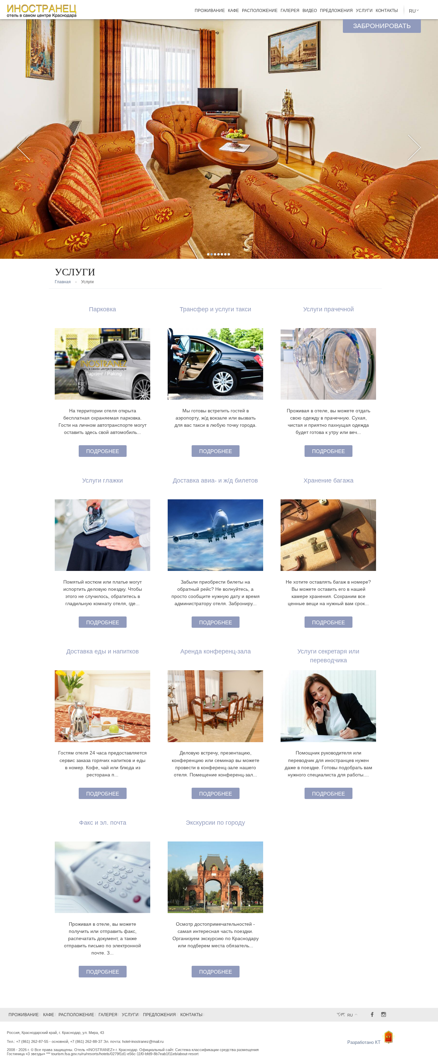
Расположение (260, 11)
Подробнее (102, 451)
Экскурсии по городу (215, 822)
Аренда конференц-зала (215, 651)
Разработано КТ (364, 1042)
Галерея (290, 11)
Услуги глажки (102, 480)
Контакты (387, 11)
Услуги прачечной (328, 309)
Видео (309, 11)
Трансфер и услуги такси (215, 309)
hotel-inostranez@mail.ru (143, 1041)
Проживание (210, 11)
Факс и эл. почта (102, 822)
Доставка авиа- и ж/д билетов (215, 480)
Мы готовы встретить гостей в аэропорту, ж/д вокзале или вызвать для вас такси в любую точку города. (216, 418)
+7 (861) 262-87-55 (32, 1041)
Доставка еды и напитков (102, 651)
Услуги (364, 11)
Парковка (102, 309)
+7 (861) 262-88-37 (86, 1041)
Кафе (233, 11)
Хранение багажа (328, 480)
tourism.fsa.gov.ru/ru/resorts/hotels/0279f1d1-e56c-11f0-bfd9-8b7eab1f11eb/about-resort (124, 1054)
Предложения (336, 11)
